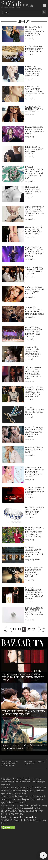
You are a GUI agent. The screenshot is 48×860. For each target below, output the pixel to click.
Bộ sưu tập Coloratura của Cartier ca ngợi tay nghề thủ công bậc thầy (33, 71)
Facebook (23, 5)
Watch (37, 559)
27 (29, 629)
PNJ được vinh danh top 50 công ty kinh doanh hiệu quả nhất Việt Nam (34, 331)
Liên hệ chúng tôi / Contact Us (34, 762)
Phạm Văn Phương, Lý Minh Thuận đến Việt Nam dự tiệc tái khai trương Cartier (34, 532)
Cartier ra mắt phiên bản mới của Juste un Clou (34, 109)
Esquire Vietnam (29, 763)
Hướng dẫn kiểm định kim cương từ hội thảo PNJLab (34, 49)
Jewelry (31, 38)
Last (43, 629)
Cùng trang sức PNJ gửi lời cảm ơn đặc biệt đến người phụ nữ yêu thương (34, 472)
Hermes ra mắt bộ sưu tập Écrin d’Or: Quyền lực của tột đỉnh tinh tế (34, 612)
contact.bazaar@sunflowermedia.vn (22, 817)
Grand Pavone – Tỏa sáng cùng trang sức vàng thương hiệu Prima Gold (34, 91)
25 (19, 629)
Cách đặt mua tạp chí (8, 763)
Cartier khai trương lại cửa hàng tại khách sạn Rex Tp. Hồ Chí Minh (34, 552)
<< (9, 629)
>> (38, 629)
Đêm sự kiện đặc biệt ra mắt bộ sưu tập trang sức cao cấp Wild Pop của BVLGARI (34, 251)
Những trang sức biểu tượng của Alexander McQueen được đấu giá (34, 572)
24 (14, 629)
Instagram (27, 5)
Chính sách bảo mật (7, 765)
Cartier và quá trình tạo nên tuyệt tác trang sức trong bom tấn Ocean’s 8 (33, 351)
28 (33, 629)
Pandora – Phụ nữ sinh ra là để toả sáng (34, 450)
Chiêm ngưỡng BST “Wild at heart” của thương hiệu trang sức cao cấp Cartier (34, 211)
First (4, 629)
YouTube (31, 5)
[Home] (43, 855)
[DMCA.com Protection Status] (8, 827)
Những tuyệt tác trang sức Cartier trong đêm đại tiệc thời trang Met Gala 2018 (34, 392)
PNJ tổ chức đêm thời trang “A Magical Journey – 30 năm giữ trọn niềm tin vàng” (34, 31)
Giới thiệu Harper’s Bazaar (9, 762)
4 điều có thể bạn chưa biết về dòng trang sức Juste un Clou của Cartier (34, 432)
